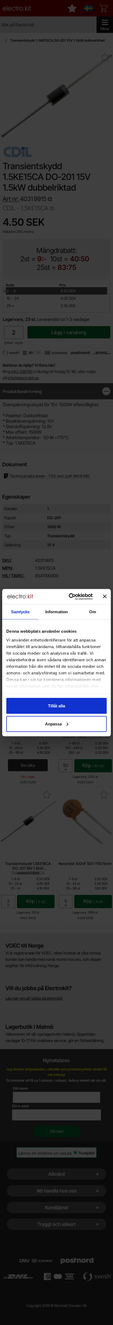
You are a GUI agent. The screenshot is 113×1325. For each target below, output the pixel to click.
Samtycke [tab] (20, 611)
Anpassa (53, 723)
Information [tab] (56, 611)
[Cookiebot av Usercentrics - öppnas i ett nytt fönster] (70, 596)
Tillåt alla (56, 706)
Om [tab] (92, 611)
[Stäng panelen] (105, 596)
